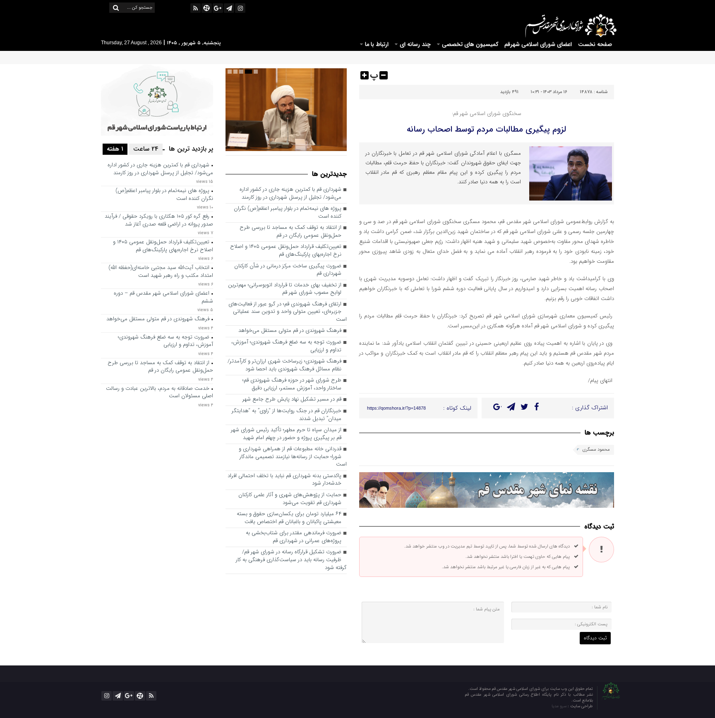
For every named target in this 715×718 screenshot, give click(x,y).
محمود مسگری (596, 449)
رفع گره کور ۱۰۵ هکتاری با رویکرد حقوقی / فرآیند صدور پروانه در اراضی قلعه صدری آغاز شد (159, 220)
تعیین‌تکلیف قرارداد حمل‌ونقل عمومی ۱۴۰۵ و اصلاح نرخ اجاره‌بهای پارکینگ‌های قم (285, 251)
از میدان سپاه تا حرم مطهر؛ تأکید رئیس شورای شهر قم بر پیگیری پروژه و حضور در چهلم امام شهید (286, 434)
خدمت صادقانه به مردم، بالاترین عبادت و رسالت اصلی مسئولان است (159, 393)
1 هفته (115, 149)
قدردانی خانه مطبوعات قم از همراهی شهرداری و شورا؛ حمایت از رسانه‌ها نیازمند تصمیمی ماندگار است (293, 456)
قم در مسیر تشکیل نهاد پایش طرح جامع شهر (291, 399)
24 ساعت (145, 149)
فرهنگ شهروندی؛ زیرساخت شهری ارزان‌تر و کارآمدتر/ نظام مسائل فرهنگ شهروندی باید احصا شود (284, 365)
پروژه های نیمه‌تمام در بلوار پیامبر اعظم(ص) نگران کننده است (287, 213)
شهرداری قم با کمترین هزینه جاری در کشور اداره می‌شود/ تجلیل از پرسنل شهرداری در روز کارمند (290, 194)
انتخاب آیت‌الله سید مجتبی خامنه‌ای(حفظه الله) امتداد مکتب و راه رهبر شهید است (160, 272)
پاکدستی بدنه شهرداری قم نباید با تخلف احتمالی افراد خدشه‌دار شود (284, 480)
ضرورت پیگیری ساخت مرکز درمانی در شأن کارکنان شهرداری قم (287, 270)
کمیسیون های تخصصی (470, 44)
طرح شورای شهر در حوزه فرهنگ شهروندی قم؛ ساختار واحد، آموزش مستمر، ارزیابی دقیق (291, 384)
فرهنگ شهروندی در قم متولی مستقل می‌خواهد (289, 331)
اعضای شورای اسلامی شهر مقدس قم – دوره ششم (163, 297)
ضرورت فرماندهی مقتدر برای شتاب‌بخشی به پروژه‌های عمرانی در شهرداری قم (293, 537)
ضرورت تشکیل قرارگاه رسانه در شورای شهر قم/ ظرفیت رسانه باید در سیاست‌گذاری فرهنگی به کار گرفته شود (291, 560)
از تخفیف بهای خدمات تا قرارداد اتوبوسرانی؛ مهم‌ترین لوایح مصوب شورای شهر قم (284, 289)
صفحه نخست (595, 44)
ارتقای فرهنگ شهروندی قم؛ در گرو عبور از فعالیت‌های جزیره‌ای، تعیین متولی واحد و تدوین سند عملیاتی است (287, 312)
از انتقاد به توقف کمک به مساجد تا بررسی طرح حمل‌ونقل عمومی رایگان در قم (290, 232)
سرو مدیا (560, 706)
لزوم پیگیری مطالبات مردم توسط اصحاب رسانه (486, 129)
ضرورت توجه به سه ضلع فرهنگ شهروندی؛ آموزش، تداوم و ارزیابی (286, 346)
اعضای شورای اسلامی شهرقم (538, 44)
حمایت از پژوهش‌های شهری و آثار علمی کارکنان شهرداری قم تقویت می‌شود (289, 499)
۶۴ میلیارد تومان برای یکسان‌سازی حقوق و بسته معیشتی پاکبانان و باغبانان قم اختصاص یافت (289, 518)
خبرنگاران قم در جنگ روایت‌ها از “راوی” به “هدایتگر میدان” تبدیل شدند (286, 415)
